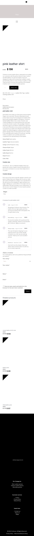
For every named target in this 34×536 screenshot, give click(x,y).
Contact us (17, 511)
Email (5, 279)
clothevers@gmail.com (18, 460)
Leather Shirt (18, 93)
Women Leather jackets (17, 485)
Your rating (6, 258)
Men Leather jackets (17, 484)
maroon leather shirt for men (9, 330)
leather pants (6, 367)
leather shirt (11, 94)
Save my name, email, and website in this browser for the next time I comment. (15, 287)
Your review (6, 265)
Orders (17, 497)
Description (6, 105)
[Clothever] (4, 2)
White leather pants (7, 405)
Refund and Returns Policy (21, 533)
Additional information (8, 107)
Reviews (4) (6, 108)
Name (5, 274)
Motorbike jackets (17, 487)
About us (17, 512)
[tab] (17, 105)
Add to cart (14, 87)
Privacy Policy (17, 499)
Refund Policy (17, 500)
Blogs (17, 514)
